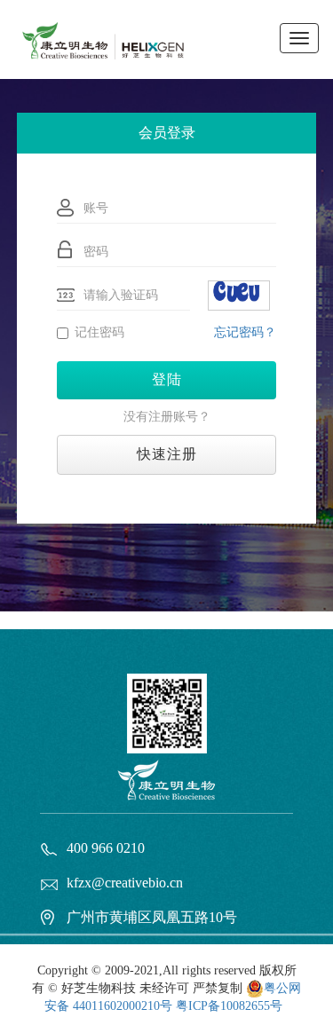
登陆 (167, 379)
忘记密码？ (245, 332)
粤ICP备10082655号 (229, 1006)
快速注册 (167, 453)
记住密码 (99, 332)
